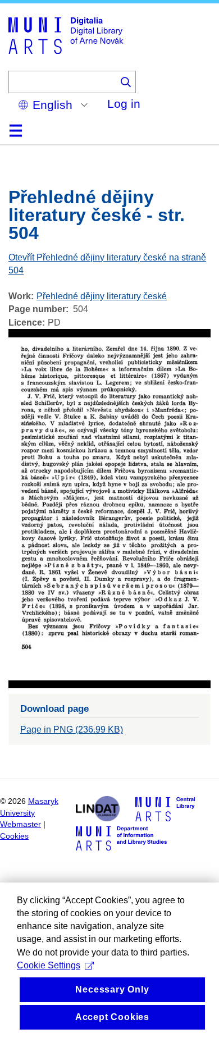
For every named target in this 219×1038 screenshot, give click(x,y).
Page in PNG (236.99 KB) (71, 729)
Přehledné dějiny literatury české (101, 296)
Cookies (14, 836)
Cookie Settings (48, 965)
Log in (123, 103)
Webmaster (20, 824)
